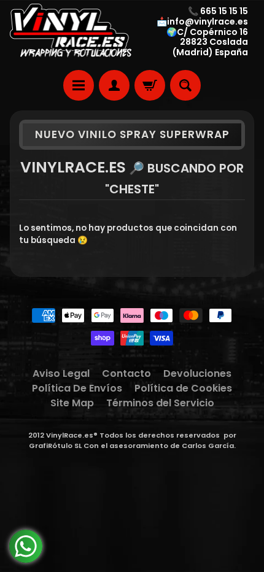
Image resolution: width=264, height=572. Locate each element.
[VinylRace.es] (71, 32)
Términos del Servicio (160, 403)
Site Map (72, 403)
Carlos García (208, 445)
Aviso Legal (61, 373)
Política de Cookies (183, 388)
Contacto (126, 373)
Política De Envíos (77, 388)
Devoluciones (197, 373)
